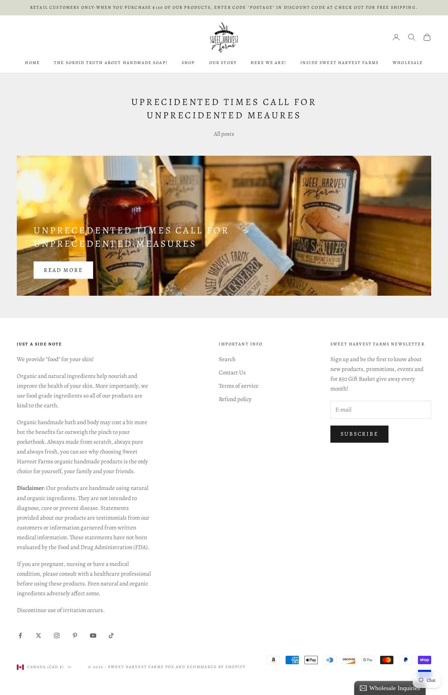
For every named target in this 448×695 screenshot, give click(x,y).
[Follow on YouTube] (93, 635)
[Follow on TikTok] (111, 635)
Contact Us (232, 372)
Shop (188, 62)
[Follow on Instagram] (56, 635)
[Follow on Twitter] (38, 635)
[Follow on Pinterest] (74, 635)
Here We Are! (268, 62)
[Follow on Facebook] (20, 635)
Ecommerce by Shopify (216, 666)
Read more (63, 270)
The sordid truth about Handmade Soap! (111, 62)
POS (169, 666)
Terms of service (239, 386)
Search (227, 359)
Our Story (223, 62)
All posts (224, 134)
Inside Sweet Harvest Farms (339, 62)
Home (32, 62)
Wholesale (408, 62)
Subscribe (359, 434)
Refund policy (235, 399)
